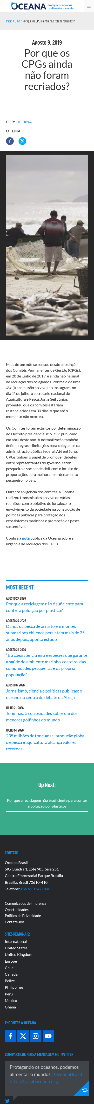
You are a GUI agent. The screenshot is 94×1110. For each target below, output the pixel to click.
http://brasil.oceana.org (34, 1081)
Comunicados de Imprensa (25, 903)
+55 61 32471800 (35, 888)
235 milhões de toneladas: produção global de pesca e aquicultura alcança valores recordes (46, 742)
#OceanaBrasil (66, 1074)
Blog (17, 21)
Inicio (9, 21)
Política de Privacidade (23, 915)
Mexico (11, 1000)
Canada (11, 974)
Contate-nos (15, 922)
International (16, 941)
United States (16, 948)
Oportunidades (17, 909)
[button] (10, 141)
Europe (11, 961)
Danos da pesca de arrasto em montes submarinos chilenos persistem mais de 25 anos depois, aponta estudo (45, 633)
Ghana (10, 1007)
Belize (10, 980)
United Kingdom (18, 954)
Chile (9, 967)
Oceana (24, 121)
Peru (9, 994)
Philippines (14, 987)
